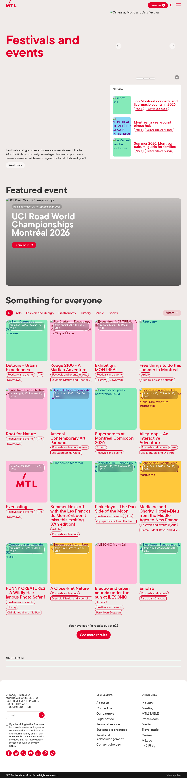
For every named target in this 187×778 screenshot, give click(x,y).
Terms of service (108, 724)
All (9, 313)
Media (146, 724)
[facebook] (9, 753)
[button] (15, 165)
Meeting (148, 708)
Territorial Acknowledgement (110, 737)
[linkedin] (38, 753)
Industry (148, 703)
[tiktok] (53, 753)
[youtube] (31, 753)
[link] (24, 245)
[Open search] (171, 5)
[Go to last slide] (118, 46)
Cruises (147, 735)
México (147, 740)
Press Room (150, 719)
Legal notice (105, 719)
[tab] (139, 78)
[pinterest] (45, 753)
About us (102, 703)
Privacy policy (173, 775)
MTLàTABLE (150, 713)
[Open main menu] (178, 5)
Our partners (105, 713)
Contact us (104, 708)
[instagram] (16, 753)
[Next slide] (172, 46)
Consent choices (108, 744)
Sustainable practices (111, 730)
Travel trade (150, 730)
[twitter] (23, 753)
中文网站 (148, 746)
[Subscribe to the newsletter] (42, 715)
